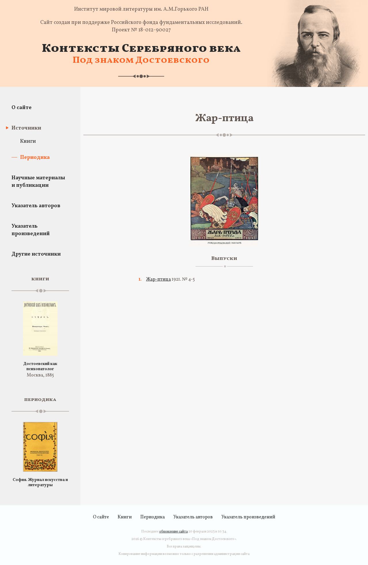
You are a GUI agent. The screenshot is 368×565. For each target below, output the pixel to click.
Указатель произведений (31, 230)
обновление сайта (173, 531)
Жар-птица (158, 279)
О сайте (22, 107)
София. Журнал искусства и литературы (40, 482)
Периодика (35, 157)
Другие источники (36, 254)
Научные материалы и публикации (38, 181)
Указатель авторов (36, 206)
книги (40, 279)
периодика (40, 399)
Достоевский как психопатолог (40, 366)
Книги (28, 141)
